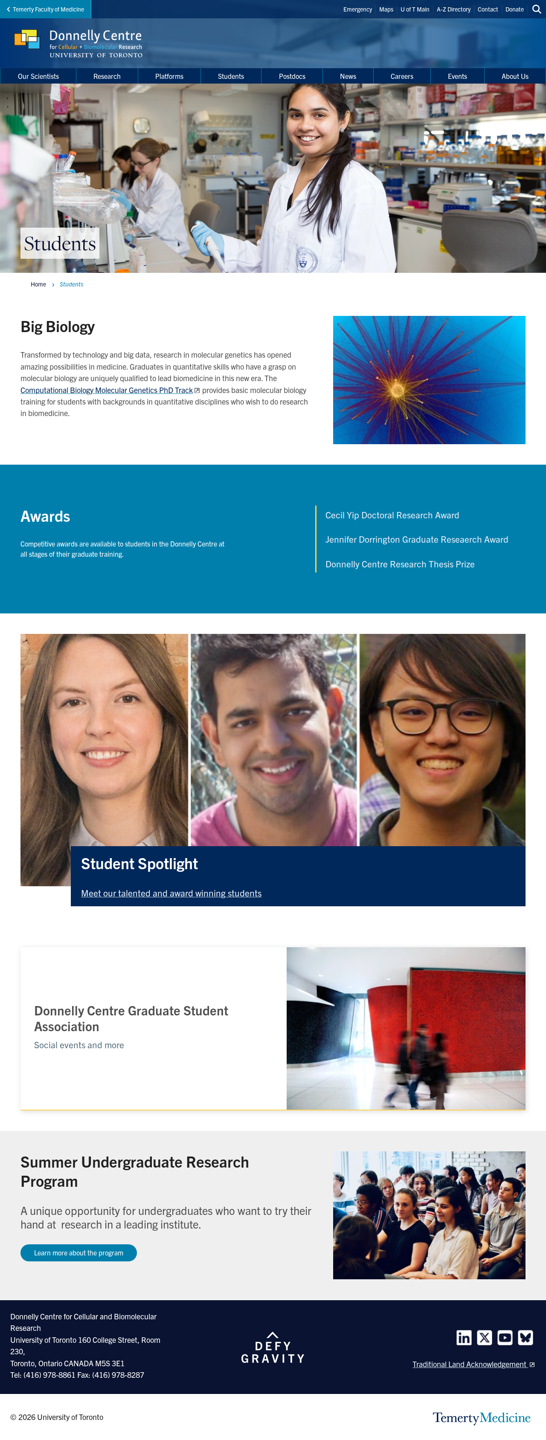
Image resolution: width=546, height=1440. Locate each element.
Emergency (357, 9)
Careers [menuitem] (402, 76)
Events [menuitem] (457, 76)
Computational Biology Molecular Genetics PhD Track (106, 390)
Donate (514, 9)
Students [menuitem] (231, 76)
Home (38, 284)
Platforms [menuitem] (169, 76)
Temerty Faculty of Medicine (48, 9)
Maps (386, 9)
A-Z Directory (453, 9)
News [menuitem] (348, 76)
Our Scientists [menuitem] (38, 76)
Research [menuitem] (107, 76)
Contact (488, 9)
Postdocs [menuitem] (292, 76)
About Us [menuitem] (515, 76)
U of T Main (415, 9)
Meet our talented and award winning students (171, 892)
